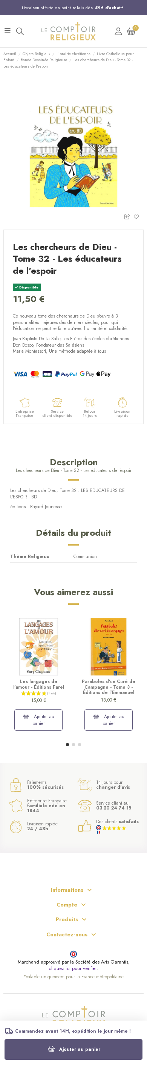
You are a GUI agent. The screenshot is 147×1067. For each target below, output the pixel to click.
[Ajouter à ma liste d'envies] (138, 216)
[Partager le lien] (128, 216)
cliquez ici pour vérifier (73, 968)
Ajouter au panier (79, 1049)
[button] (67, 744)
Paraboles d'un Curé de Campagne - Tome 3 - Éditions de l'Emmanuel (108, 687)
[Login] (118, 31)
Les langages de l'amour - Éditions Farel (38, 684)
